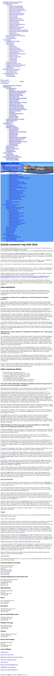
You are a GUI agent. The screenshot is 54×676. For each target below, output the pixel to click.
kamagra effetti (5, 456)
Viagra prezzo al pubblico (12, 159)
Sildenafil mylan (13, 136)
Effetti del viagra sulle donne (16, 9)
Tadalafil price (13, 59)
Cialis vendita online (14, 96)
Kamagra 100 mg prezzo (15, 18)
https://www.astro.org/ (7, 654)
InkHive (9, 674)
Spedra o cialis (10, 122)
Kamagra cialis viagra (11, 227)
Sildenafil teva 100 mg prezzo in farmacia (19, 178)
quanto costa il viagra (6, 541)
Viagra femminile (10, 76)
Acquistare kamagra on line (13, 63)
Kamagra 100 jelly (13, 116)
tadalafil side (30, 411)
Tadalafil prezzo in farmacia (16, 20)
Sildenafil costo (10, 74)
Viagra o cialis (12, 189)
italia (41, 341)
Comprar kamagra (14, 21)
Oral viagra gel (10, 42)
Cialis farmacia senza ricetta (16, 13)
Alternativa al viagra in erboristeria (12, 2)
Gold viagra (9, 4)
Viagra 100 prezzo (11, 72)
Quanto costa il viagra (15, 56)
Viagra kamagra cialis (15, 28)
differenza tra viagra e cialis (32, 541)
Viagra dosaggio (10, 37)
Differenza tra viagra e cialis (16, 95)
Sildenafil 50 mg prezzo (12, 127)
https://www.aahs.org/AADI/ (9, 659)
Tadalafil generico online (13, 41)
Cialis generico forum (11, 120)
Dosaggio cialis (13, 60)
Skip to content (5, 80)
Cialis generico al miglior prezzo (17, 10)
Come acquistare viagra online (16, 108)
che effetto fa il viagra (19, 541)
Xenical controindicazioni (16, 6)
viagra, (25, 249)
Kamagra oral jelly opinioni (16, 14)
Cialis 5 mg (12, 45)
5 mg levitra (9, 169)
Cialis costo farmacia (14, 11)
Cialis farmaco (10, 44)
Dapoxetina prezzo (14, 23)
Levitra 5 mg (9, 203)
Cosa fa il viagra (13, 58)
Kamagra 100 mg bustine (12, 201)
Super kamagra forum (14, 217)
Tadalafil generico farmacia (10, 3)
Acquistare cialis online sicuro (17, 24)
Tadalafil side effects (14, 34)
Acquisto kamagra (14, 25)
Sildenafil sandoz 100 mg (15, 199)
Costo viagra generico (12, 70)
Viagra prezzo (13, 32)
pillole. (9, 472)
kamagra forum (37, 311)
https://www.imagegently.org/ (9, 669)
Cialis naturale (13, 46)
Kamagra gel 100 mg (14, 48)
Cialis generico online (14, 194)
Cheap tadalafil (13, 172)
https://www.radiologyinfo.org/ (9, 664)
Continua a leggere (48, 537)
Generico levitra (13, 16)
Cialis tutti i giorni (13, 133)
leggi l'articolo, (26, 501)
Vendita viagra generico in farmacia (18, 31)
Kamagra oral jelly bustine (16, 7)
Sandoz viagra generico (15, 49)
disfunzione (23, 534)
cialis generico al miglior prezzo (16, 463)
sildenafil (47, 482)
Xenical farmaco (5, 83)
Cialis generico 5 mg (11, 88)
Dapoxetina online (10, 206)
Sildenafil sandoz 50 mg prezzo (17, 53)
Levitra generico (29, 347)
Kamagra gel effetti (11, 62)
